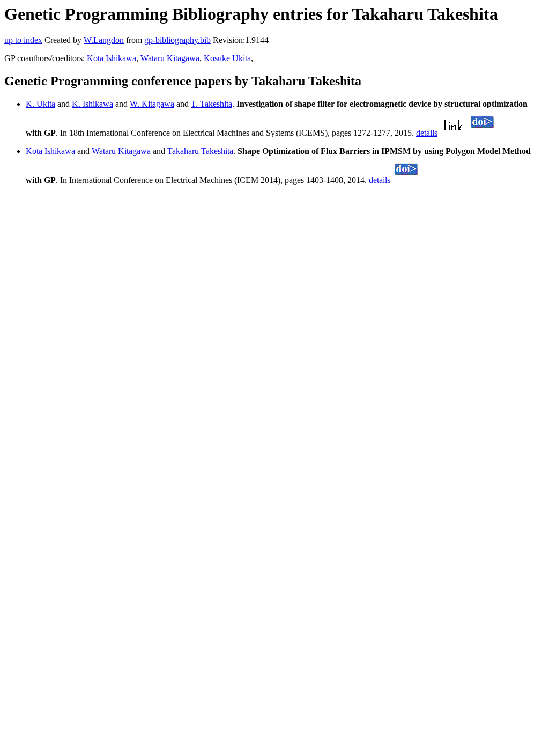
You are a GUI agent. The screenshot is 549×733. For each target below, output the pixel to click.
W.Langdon (104, 40)
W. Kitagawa (152, 103)
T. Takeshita (211, 103)
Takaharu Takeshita (200, 151)
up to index (23, 40)
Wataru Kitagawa (169, 58)
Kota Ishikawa (111, 58)
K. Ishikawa (92, 103)
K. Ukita (40, 103)
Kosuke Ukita (227, 58)
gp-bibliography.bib (177, 40)
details (426, 132)
